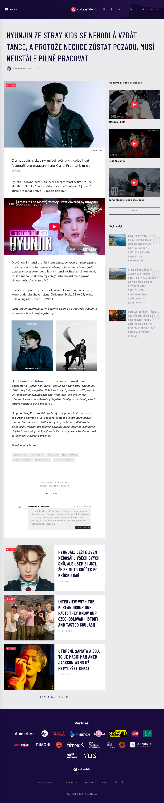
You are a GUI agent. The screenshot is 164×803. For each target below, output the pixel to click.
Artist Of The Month (28, 455)
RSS (104, 782)
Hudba (11, 85)
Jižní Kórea (70, 455)
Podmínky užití (49, 782)
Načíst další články (54, 697)
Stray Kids (42, 460)
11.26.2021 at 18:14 (82, 506)
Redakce (71, 782)
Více (135, 210)
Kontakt (90, 782)
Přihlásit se (54, 493)
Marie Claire (22, 460)
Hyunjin (53, 455)
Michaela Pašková (22, 68)
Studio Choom (64, 460)
